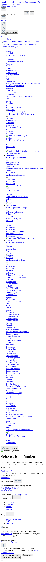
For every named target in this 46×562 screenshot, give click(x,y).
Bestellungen (37, 41)
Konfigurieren (27, 555)
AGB (8, 521)
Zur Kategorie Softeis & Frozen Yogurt (21, 114)
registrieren (9, 39)
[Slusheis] (25, 153)
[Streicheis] (10, 110)
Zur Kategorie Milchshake (16, 175)
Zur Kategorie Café (13, 190)
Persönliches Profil (16, 41)
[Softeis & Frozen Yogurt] (16, 136)
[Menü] (3, 9)
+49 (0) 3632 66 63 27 (10, 488)
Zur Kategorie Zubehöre (15, 260)
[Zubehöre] (10, 432)
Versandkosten (6, 534)
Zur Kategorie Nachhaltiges (16, 208)
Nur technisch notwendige (11, 555)
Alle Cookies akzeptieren (11, 557)
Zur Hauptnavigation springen (20, 3)
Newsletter (10, 523)
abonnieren (5, 478)
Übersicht (5, 41)
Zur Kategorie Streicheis (15, 55)
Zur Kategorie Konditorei (16, 157)
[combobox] (12, 14)
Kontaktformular (20, 494)
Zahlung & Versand (13, 519)
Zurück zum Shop (8, 471)
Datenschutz (10, 504)
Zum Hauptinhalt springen (11, 2)
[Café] (9, 203)
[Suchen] (26, 13)
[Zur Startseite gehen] (9, 6)
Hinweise (9, 509)
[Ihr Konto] (3, 28)
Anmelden (5, 37)
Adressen (28, 41)
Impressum (10, 502)
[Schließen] (2, 560)
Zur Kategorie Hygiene (15, 242)
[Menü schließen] (7, 116)
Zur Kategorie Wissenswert (16, 436)
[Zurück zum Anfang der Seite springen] (3, 545)
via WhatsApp (6, 490)
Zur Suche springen (30, 2)
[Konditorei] (25, 171)
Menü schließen (11, 32)
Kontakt (9, 507)
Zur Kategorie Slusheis (15, 140)
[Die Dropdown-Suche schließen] (32, 13)
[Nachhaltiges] (20, 238)
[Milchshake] (16, 186)
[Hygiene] (10, 255)
